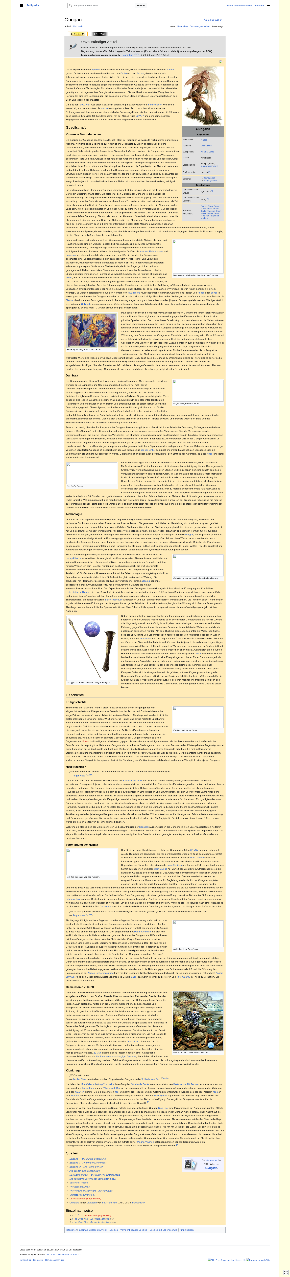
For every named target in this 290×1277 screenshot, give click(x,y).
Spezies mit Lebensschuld (163, 1229)
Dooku (146, 1084)
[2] (148, 1102)
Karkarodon (179, 1084)
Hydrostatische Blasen (77, 592)
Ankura (204, 152)
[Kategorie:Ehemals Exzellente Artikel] (221, 62)
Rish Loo (163, 1108)
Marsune (211, 211)
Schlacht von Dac (150, 1079)
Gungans (211, 1168)
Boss (156, 1095)
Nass (209, 453)
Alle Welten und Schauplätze (84, 1170)
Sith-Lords (136, 1084)
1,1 (78, 1215)
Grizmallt (137, 780)
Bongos (189, 534)
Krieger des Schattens (100, 1222)
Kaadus (144, 251)
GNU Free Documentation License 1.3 (63, 1254)
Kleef (203, 213)
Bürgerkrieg (88, 1088)
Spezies (95, 69)
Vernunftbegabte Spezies (133, 1229)
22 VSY (97, 1052)
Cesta (198, 653)
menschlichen (155, 104)
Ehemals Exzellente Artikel (93, 1229)
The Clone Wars (81, 1219)
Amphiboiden (187, 1229)
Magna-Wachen (145, 1141)
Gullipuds (86, 304)
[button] (21, 5)
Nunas (201, 292)
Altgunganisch (210, 180)
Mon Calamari (88, 1084)
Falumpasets (156, 251)
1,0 (75, 1215)
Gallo (203, 211)
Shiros (214, 292)
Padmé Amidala (142, 931)
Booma (146, 580)
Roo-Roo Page (208, 216)
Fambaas (71, 255)
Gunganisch (209, 178)
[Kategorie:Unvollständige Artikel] (73, 46)
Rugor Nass (78, 775)
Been (216, 213)
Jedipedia (211, 1160)
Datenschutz (25, 1260)
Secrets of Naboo (78, 1182)
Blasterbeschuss (114, 599)
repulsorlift (145, 638)
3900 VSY (85, 104)
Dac (118, 1088)
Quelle (89, 775)
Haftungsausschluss (54, 1260)
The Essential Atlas (79, 1186)
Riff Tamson (192, 1084)
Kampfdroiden (174, 865)
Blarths (69, 300)
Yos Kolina (108, 1084)
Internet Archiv (138, 1203)
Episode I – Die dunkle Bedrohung (87, 1158)
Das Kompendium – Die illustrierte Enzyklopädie (94, 1174)
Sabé (133, 976)
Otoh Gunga (160, 868)
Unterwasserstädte (209, 166)
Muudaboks (134, 292)
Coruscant (105, 906)
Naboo (204, 140)
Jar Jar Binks (207, 206)
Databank (92, 1202)
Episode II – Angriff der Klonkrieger (87, 1162)
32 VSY (140, 116)
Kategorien (71, 1229)
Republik (144, 826)
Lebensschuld (73, 899)
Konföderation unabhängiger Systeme (116, 1056)
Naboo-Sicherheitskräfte (101, 973)
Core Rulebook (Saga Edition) (85, 1198)
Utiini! (136, 54)
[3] (177, 1145)
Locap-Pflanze (73, 558)
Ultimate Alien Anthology (82, 1194)
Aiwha (69, 277)
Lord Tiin (128, 55)
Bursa (85, 741)
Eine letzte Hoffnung (99, 1219)
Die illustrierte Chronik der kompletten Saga (92, 1178)
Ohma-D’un (206, 146)
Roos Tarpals (213, 209)
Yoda (215, 1091)
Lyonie (163, 1095)
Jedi (117, 1091)
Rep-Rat (74, 1095)
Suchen (141, 5)
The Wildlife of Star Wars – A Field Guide (91, 1190)
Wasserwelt (109, 1088)
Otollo (211, 152)
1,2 (81, 1215)
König (100, 1084)
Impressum (38, 1260)
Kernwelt (127, 780)
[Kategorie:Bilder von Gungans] (190, 1164)
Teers (218, 211)
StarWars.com (109, 1202)
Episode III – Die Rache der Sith (86, 1166)
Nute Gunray (197, 857)
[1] (209, 172)
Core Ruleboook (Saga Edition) (97, 1215)
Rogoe (210, 213)
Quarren (79, 1091)
